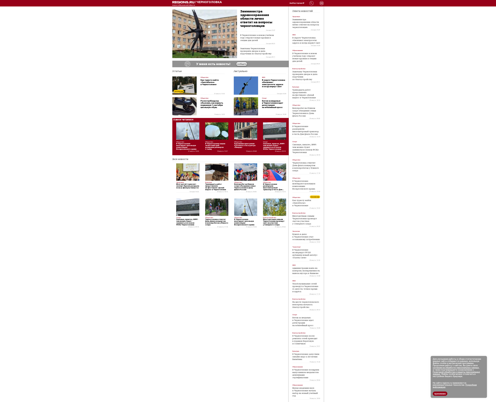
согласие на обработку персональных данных (456, 367)
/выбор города (296, 3)
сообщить (242, 64)
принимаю (440, 393)
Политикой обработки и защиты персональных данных (456, 373)
